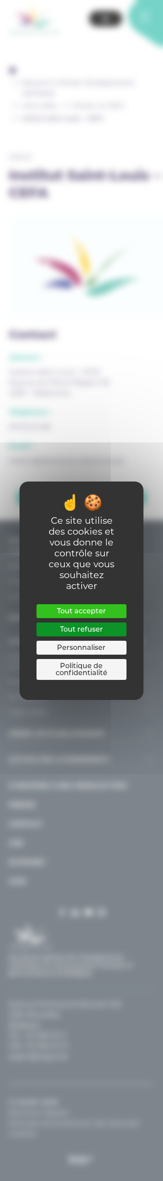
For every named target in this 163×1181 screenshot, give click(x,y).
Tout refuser (81, 629)
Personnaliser (81, 647)
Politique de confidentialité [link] (81, 669)
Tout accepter (81, 611)
